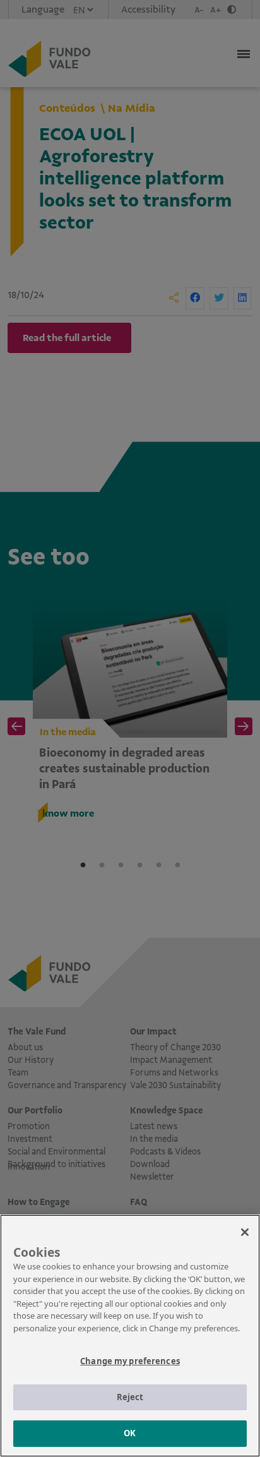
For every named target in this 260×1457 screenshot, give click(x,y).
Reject (130, 1397)
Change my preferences (130, 1361)
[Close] (245, 1232)
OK (130, 1433)
